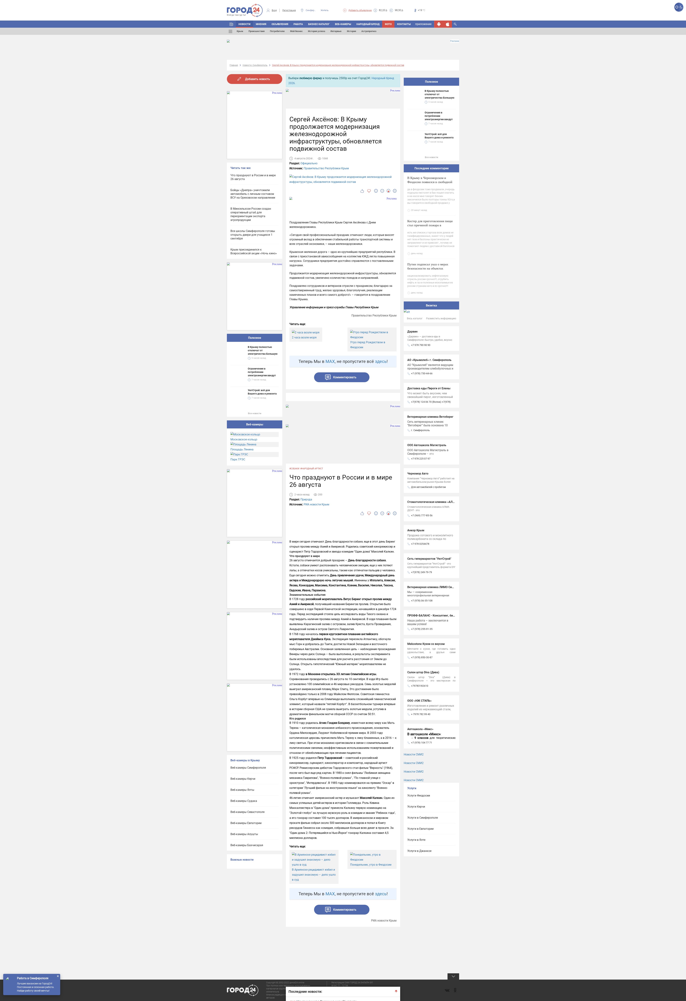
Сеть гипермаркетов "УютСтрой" (429, 558)
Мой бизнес (296, 31)
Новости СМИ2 (414, 754)
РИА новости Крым (316, 504)
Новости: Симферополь (255, 65)
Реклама (454, 41)
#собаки (294, 468)
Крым (240, 31)
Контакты (404, 24)
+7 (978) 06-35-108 (422, 600)
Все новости (254, 413)
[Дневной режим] (676, 7)
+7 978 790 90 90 (420, 345)
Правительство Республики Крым (326, 168)
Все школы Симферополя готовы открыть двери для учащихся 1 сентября (252, 234)
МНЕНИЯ (261, 24)
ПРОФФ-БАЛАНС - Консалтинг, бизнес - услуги (438, 615)
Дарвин (412, 331)
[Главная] (231, 24)
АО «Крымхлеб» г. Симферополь (429, 360)
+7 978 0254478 (420, 543)
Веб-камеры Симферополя (248, 767)
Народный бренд (367, 24)
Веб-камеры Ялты (242, 790)
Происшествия (256, 31)
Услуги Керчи (416, 806)
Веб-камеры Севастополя (247, 812)
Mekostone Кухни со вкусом (426, 644)
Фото (388, 24)
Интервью (336, 31)
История (351, 31)
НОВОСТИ (244, 24)
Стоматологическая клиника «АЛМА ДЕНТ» (436, 502)
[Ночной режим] (681, 7)
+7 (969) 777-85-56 (422, 515)
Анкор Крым (415, 530)
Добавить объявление (360, 10)
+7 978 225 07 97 (420, 458)
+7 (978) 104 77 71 (421, 742)
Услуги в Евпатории (420, 828)
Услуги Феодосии (418, 795)
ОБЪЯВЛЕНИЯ (280, 24)
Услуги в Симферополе (422, 817)
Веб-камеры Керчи (242, 778)
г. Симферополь (420, 430)
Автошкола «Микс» (420, 729)
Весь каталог (414, 318)
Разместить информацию (441, 318)
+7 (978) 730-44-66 (422, 373)
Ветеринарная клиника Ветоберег (430, 416)
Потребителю (277, 31)
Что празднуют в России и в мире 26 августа (253, 177)
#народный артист (311, 468)
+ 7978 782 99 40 (420, 714)
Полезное (254, 338)
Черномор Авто (417, 473)
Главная (234, 65)
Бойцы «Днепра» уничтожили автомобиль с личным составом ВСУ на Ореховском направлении (252, 193)
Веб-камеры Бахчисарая (246, 845)
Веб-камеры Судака (243, 801)
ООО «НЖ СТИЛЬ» (419, 700)
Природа (306, 499)
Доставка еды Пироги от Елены (428, 388)
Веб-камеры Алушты (244, 834)
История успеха (316, 31)
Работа (298, 24)
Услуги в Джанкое (419, 851)
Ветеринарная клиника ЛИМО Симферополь (437, 587)
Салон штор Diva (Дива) (423, 672)
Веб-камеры (343, 24)
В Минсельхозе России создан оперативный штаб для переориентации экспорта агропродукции (250, 214)
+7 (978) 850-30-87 (422, 657)
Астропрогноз (368, 31)
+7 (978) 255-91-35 (422, 629)
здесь (381, 361)
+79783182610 (419, 685)
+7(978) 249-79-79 (421, 572)
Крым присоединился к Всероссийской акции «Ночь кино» (253, 251)
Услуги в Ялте (416, 840)
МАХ (330, 361)
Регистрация (289, 10)
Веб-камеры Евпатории (246, 823)
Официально (308, 163)
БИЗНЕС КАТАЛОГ (319, 24)
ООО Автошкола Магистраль (426, 445)
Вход (274, 10)
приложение (423, 24)
